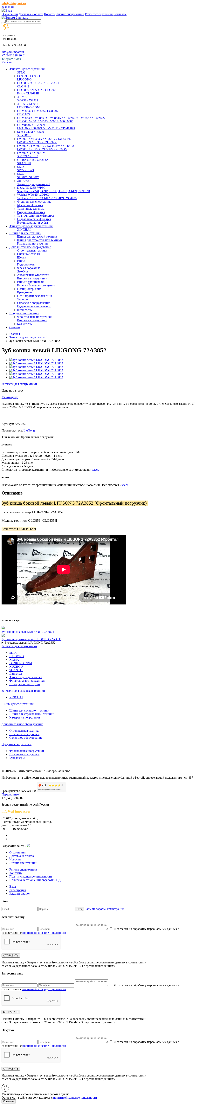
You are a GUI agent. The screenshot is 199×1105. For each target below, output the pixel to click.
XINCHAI (24, 229)
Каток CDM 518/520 (30, 131)
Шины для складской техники (37, 236)
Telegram (7, 59)
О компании (10, 14)
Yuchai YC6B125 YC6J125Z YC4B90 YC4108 (47, 198)
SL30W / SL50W (28, 177)
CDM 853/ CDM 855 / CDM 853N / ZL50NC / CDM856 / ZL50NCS (61, 117)
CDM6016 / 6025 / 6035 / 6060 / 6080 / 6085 (45, 121)
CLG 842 (23, 86)
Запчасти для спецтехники (27, 337)
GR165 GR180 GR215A (32, 159)
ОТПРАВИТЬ (10, 955)
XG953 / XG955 (27, 103)
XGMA (22, 97)
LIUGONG (24, 79)
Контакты (120, 14)
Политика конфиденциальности (30, 876)
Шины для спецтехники (18, 704)
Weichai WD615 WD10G (33, 194)
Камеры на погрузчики (32, 243)
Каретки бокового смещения (36, 285)
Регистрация (17, 890)
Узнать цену (10, 397)
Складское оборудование (33, 302)
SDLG (21, 72)
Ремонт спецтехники (99, 14)
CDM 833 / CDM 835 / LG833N (37, 110)
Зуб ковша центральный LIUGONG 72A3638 (31, 639)
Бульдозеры (24, 323)
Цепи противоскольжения (34, 295)
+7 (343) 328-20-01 (14, 55)
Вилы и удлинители (30, 282)
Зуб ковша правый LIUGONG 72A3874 (28, 631)
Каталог (7, 62)
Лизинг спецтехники (70, 14)
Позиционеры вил (29, 289)
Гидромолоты (26, 264)
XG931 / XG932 (27, 100)
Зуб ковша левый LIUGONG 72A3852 (30, 642)
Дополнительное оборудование (22, 724)
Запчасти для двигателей (33, 184)
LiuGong (29, 430)
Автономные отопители (33, 275)
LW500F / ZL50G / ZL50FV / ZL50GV (42, 149)
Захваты (22, 299)
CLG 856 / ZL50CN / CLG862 (36, 90)
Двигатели (24, 180)
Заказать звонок (19, 893)
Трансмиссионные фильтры (35, 215)
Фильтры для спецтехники (34, 201)
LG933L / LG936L (29, 76)
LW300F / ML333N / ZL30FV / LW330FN (44, 138)
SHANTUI (24, 163)
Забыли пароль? (95, 908)
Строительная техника (32, 250)
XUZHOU (24, 135)
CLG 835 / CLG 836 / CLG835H (38, 83)
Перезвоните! (11, 794)
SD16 (20, 166)
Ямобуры (23, 271)
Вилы (21, 261)
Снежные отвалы (28, 254)
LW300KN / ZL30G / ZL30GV (37, 142)
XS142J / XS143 (27, 156)
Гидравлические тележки (34, 306)
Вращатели (24, 292)
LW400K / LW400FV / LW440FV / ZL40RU (45, 145)
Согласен (8, 1101)
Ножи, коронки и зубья (32, 222)
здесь (95, 469)
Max (18, 59)
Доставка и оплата (31, 14)
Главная (14, 333)
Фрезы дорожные (28, 268)
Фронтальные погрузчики (34, 316)
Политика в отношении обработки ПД (35, 880)
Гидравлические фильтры (34, 219)
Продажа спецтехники (16, 744)
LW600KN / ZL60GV (31, 152)
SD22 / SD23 (25, 170)
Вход (8, 10)
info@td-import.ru (14, 3)
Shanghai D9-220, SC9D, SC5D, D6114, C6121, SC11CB (53, 191)
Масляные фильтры (30, 205)
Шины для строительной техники (39, 240)
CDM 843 (23, 114)
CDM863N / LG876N (31, 124)
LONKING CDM (28, 107)
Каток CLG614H (28, 93)
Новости (49, 14)
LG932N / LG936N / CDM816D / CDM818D (46, 128)
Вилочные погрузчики (32, 278)
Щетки (21, 257)
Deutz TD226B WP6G (31, 187)
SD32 (20, 173)
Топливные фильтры (31, 208)
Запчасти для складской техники (23, 690)
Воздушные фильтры (31, 212)
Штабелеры (24, 309)
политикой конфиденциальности (44, 932)
